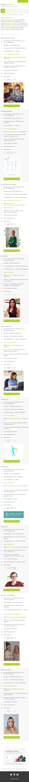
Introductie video (21, 561)
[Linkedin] (17, 774)
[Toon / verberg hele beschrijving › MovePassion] (16, 491)
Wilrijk (11, 263)
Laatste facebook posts (10, 73)
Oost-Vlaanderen (7, 118)
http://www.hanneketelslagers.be (15, 345)
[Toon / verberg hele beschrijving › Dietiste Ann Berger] (16, 694)
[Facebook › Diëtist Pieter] (8, 568)
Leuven (14, 533)
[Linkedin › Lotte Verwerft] (11, 441)
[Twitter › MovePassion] (5, 508)
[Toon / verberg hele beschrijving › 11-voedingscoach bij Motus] (16, 208)
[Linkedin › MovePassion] (11, 508)
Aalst (14, 602)
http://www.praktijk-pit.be (13, 131)
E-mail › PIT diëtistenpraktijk (10, 128)
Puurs (11, 473)
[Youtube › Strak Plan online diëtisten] (15, 638)
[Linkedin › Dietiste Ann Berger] (11, 711)
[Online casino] (14, 748)
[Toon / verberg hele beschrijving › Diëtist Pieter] (16, 551)
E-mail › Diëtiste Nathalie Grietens (11, 54)
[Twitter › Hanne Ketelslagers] (5, 367)
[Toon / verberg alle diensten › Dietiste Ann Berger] (16, 698)
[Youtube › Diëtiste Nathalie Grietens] (15, 79)
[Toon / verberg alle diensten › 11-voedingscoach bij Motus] (16, 211)
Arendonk (12, 333)
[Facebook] (14, 774)
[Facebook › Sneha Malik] (8, 294)
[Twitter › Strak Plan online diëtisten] (5, 638)
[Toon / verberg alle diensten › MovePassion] (16, 495)
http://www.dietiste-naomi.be (14, 485)
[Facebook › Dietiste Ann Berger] (8, 711)
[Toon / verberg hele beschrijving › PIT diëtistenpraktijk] (16, 135)
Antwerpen (6, 45)
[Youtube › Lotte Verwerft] (15, 441)
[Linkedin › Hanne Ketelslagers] (11, 367)
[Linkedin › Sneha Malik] (11, 294)
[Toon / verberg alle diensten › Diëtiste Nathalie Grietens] (16, 66)
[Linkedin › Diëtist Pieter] (11, 568)
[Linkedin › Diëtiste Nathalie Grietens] (11, 79)
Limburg (5, 191)
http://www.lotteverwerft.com (14, 418)
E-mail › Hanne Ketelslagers (10, 342)
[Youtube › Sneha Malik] (15, 294)
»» (18, 34)
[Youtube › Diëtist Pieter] (15, 568)
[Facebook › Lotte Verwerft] (8, 441)
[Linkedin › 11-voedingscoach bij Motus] (11, 224)
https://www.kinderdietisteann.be (15, 688)
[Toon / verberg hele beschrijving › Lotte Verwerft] (16, 423)
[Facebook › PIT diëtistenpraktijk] (8, 152)
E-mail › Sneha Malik (8, 272)
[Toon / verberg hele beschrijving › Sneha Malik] (16, 280)
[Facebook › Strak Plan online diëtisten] (8, 638)
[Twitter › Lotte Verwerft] (5, 441)
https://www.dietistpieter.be (14, 547)
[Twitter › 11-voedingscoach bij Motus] (5, 224)
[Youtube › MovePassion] (15, 508)
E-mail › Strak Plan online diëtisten (12, 614)
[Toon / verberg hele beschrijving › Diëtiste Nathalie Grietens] (16, 62)
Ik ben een (22, 1)
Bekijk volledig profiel (12, 105)
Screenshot (7, 58)
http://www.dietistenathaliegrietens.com (17, 57)
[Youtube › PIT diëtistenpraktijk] (15, 152)
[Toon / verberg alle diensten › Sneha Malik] (16, 284)
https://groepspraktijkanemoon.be (16, 275)
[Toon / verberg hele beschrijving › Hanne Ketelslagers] (16, 350)
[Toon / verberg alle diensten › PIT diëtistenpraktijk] (16, 139)
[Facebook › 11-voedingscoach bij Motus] (8, 224)
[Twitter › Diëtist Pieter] (5, 568)
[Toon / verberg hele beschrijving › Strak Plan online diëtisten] (16, 620)
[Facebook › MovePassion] (8, 508)
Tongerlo (12, 406)
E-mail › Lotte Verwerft (9, 415)
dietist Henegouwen (12, 23)
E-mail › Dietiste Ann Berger (10, 685)
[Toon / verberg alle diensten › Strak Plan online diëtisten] (16, 625)
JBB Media (13, 778)
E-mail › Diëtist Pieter (9, 544)
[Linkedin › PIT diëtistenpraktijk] (11, 152)
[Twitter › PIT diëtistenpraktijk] (5, 152)
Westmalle (12, 676)
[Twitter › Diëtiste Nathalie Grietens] (5, 79)
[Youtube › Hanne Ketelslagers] (15, 367)
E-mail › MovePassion (9, 482)
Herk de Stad (12, 191)
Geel (11, 45)
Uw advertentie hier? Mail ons (14, 763)
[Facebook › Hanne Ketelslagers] (8, 367)
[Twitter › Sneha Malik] (5, 294)
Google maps (16, 45)
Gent (14, 118)
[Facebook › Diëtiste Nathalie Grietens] (8, 79)
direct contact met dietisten (11, 26)
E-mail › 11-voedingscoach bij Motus (12, 200)
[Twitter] (11, 774)
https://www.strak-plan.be (14, 617)
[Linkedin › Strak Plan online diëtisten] (11, 638)
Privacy (17, 778)
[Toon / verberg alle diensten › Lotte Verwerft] (16, 428)
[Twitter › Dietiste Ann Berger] (5, 711)
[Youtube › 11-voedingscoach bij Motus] (15, 224)
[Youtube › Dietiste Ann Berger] (15, 711)
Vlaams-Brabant (7, 533)
